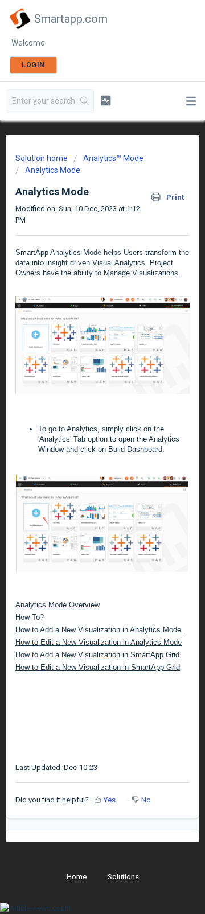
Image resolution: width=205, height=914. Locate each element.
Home (77, 876)
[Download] (81, 455)
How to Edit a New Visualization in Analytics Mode (98, 642)
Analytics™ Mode (113, 158)
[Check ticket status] (105, 100)
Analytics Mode (52, 170)
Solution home (42, 158)
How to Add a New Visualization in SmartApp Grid (97, 654)
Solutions (123, 876)
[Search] (84, 101)
